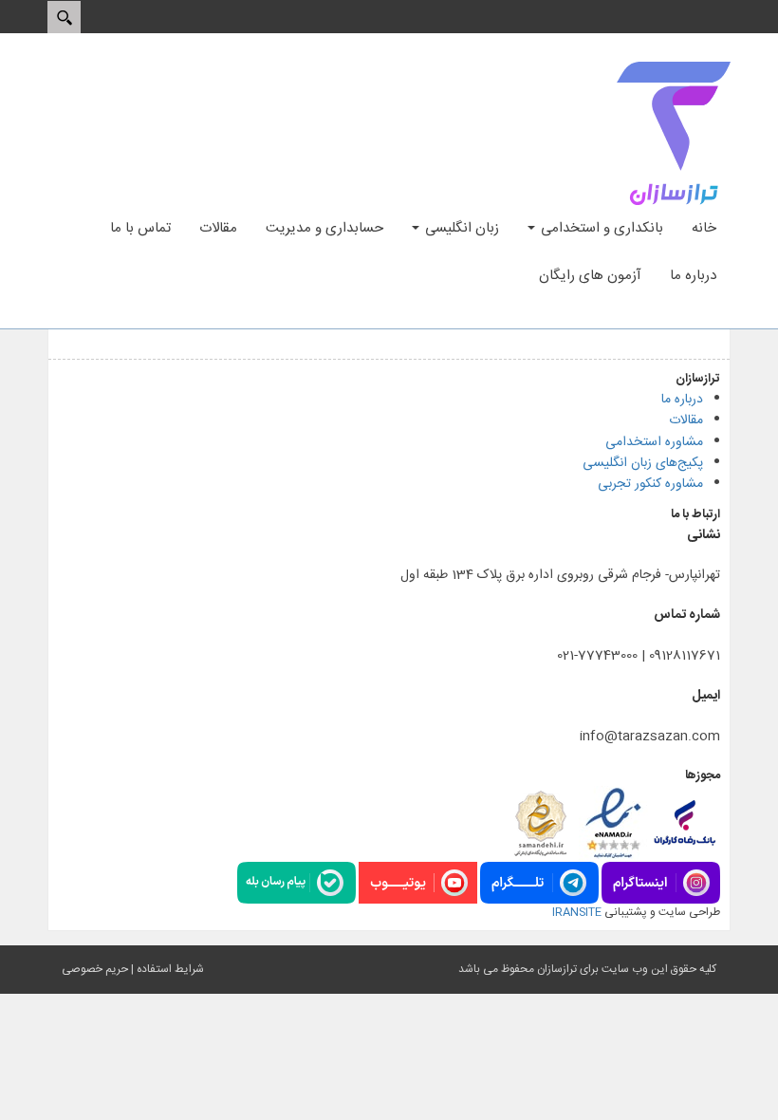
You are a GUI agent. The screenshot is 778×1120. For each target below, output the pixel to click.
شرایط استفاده (170, 969)
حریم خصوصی (95, 969)
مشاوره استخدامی (654, 442)
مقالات (686, 420)
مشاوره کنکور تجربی (650, 484)
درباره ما (682, 399)
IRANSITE (577, 912)
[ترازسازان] (674, 133)
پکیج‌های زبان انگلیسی (643, 463)
